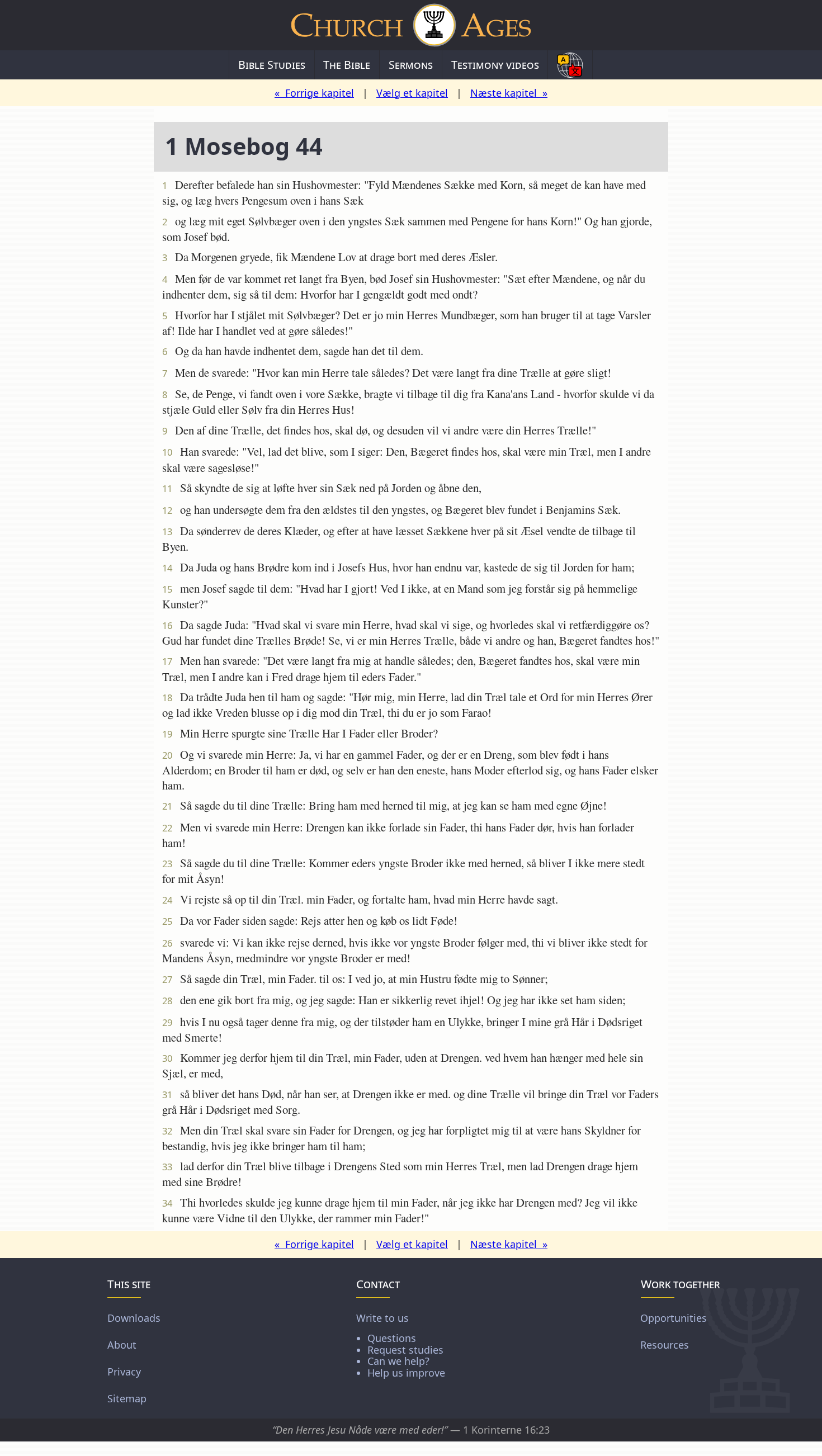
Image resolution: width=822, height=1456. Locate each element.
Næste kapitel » (508, 93)
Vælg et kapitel (412, 93)
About (121, 1344)
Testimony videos (495, 64)
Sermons (411, 64)
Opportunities (673, 1318)
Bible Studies (271, 64)
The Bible (346, 64)
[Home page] (411, 25)
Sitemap (127, 1398)
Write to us (400, 1345)
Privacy (124, 1371)
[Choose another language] (570, 64)
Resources (664, 1344)
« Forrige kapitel (314, 93)
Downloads (133, 1318)
